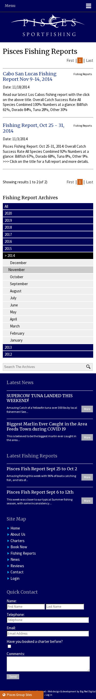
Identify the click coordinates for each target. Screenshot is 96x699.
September (19, 283)
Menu (10, 5)
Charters (17, 540)
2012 (8, 354)
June (14, 305)
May (13, 311)
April (13, 319)
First (70, 60)
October (16, 276)
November (16, 269)
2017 (8, 234)
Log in (49, 694)
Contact (17, 572)
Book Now (18, 546)
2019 (8, 220)
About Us (17, 534)
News (15, 559)
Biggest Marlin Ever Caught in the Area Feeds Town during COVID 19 (47, 426)
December (18, 262)
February (17, 333)
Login (14, 578)
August (16, 290)
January (16, 340)
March (15, 326)
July (13, 297)
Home (15, 528)
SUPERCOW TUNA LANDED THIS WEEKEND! (39, 398)
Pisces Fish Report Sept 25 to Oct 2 (42, 468)
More (87, 409)
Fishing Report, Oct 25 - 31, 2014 (33, 128)
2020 (8, 213)
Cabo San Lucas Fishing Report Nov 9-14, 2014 (30, 76)
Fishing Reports (23, 553)
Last (89, 60)
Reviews (17, 565)
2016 (8, 241)
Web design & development (62, 691)
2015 (8, 248)
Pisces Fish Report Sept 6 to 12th (40, 492)
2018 (8, 227)
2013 (8, 347)
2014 (10, 255)
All (6, 206)
